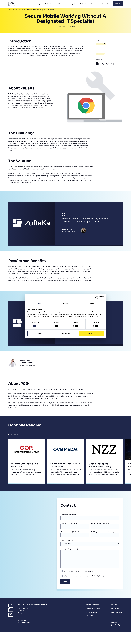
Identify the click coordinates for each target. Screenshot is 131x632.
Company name (66, 532)
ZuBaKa (11, 94)
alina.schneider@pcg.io (27, 365)
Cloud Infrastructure (92, 604)
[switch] (55, 326)
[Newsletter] (122, 625)
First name (64, 523)
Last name (94, 523)
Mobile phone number (98, 532)
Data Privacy (115, 604)
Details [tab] (65, 303)
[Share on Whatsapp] (107, 63)
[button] (116, 434)
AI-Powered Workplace (93, 608)
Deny (39, 333)
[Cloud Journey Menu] (41, 4)
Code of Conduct (116, 612)
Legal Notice (115, 608)
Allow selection (65, 333)
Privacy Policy (79, 571)
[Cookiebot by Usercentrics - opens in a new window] (96, 297)
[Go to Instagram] (119, 625)
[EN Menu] (109, 4)
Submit (65, 581)
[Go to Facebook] (115, 625)
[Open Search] (102, 4)
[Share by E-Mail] (112, 63)
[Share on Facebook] (97, 63)
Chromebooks (22, 48)
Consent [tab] (38, 303)
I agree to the (73, 571)
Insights (72, 4)
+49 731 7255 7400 (24, 622)
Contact (117, 4)
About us (83, 4)
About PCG (89, 616)
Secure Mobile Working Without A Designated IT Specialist (36, 10)
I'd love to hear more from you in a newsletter (80, 576)
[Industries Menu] (65, 4)
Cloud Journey (35, 4)
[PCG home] (11, 4)
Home (10, 10)
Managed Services (91, 612)
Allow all (91, 333)
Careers (93, 4)
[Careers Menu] (97, 4)
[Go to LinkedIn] (112, 625)
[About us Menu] (87, 4)
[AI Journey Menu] (53, 4)
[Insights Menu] (76, 4)
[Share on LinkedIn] (102, 63)
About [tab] (92, 303)
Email (63, 514)
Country (63, 540)
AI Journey (48, 4)
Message (64, 549)
